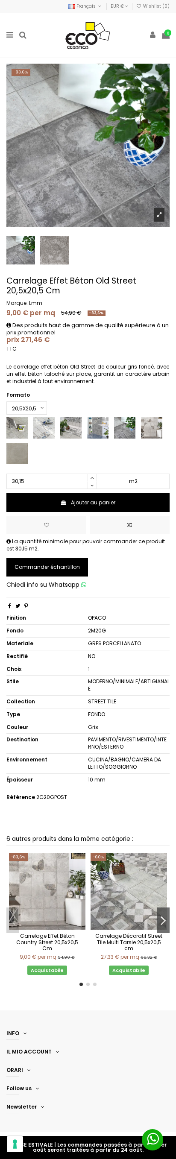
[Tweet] (17, 605)
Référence (20, 797)
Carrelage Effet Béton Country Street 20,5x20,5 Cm (47, 942)
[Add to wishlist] (46, 525)
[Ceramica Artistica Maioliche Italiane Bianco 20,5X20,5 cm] (44, 427)
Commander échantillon (47, 567)
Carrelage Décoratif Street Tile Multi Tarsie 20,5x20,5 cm (128, 942)
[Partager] (9, 605)
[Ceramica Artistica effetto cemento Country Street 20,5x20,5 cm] (151, 427)
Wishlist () (156, 6)
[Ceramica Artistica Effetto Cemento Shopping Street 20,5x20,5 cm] (71, 427)
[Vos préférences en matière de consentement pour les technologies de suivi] (15, 1144)
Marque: (17, 303)
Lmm (35, 303)
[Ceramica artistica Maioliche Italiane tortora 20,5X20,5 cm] (17, 453)
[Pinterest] (26, 605)
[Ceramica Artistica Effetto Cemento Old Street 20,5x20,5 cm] (124, 427)
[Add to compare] (130, 525)
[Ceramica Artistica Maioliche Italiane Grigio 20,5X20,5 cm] (98, 427)
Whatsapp (65, 584)
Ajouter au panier (93, 502)
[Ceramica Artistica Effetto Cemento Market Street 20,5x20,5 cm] (17, 427)
